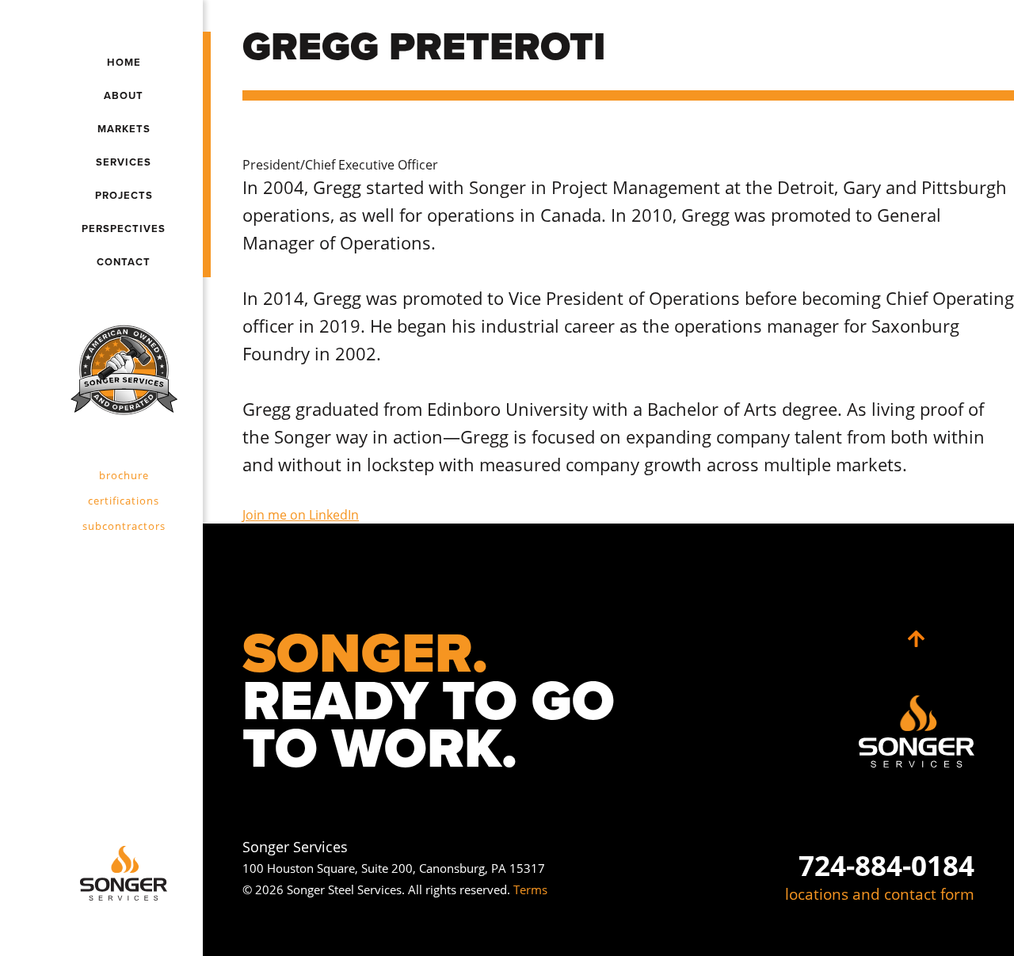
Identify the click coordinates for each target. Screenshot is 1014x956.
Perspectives (124, 229)
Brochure (124, 475)
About (123, 96)
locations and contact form (879, 894)
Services (123, 162)
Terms (530, 889)
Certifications (123, 500)
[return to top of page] (916, 639)
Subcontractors (124, 526)
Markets (124, 129)
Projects (124, 195)
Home (124, 62)
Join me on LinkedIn (300, 515)
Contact (124, 262)
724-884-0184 (886, 865)
